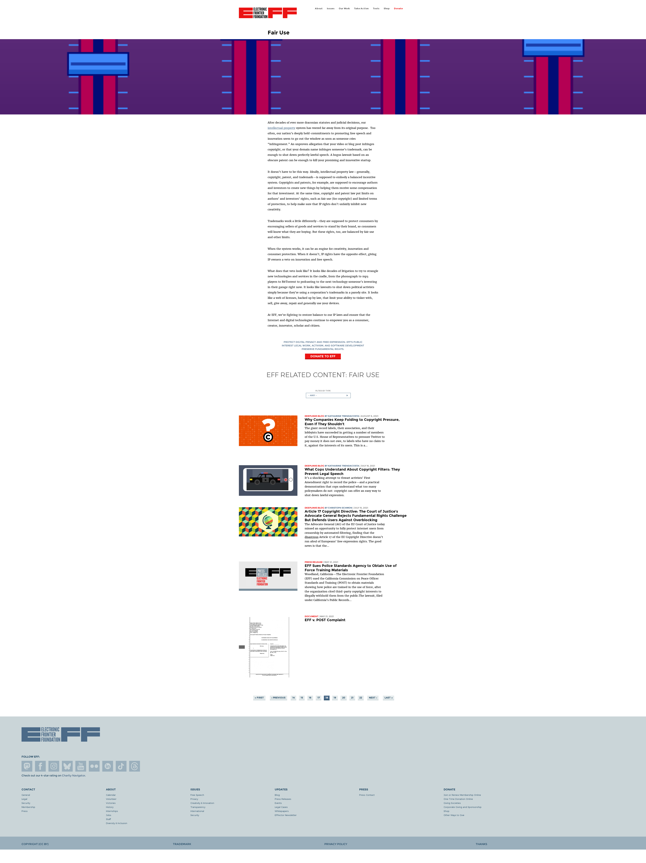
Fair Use (364, 374)
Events (278, 803)
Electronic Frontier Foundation (268, 15)
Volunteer (111, 799)
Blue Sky (67, 766)
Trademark (182, 844)
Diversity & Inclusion (116, 823)
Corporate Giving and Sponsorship (462, 807)
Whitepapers (282, 811)
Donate (398, 8)
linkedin (107, 766)
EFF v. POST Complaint (325, 620)
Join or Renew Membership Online (462, 795)
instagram (53, 766)
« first (259, 697)
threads (134, 766)
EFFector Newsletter (286, 815)
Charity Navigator (73, 775)
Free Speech (197, 795)
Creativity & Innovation (202, 803)
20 (343, 697)
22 (360, 697)
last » (389, 697)
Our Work (344, 8)
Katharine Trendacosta (343, 416)
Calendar (111, 795)
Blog (277, 795)
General (26, 795)
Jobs (108, 815)
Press (25, 811)
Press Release (314, 562)
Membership (28, 807)
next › (373, 697)
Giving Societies (452, 803)
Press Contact (367, 795)
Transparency (197, 807)
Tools (376, 8)
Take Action (361, 8)
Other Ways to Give (454, 815)
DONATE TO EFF (322, 356)
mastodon (27, 766)
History (109, 807)
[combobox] (328, 395)
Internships (112, 811)
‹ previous (278, 697)
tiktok (121, 766)
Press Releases (283, 799)
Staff (108, 819)
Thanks (481, 844)
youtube (80, 766)
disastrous (311, 537)
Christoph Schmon (340, 508)
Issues (331, 8)
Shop (387, 8)
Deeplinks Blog (314, 416)
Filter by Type (323, 391)
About (318, 8)
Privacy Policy (335, 844)
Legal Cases (281, 807)
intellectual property (281, 128)
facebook (40, 766)
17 (318, 697)
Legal (24, 799)
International (197, 811)
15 (302, 697)
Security (26, 803)
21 (352, 697)
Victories (111, 803)
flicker (94, 766)
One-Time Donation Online (458, 799)
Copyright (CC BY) (35, 844)
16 (310, 697)
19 (335, 697)
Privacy (194, 799)
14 (293, 697)
